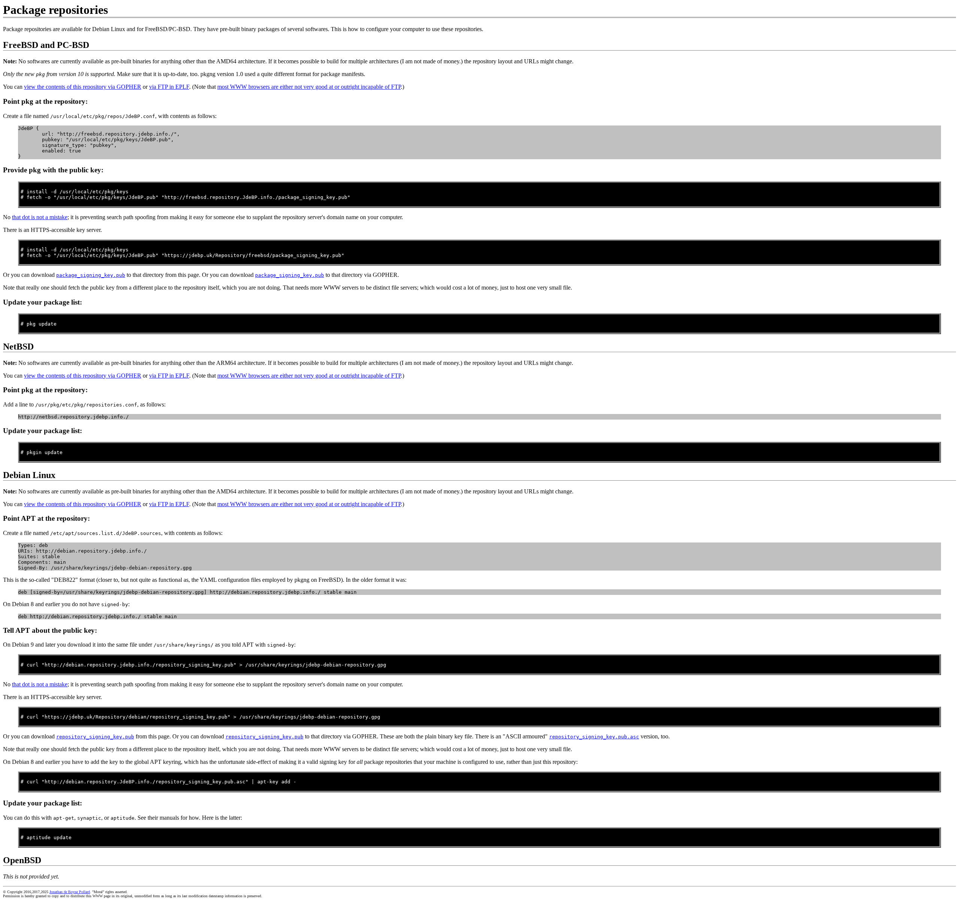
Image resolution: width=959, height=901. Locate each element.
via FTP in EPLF (169, 87)
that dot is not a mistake (39, 217)
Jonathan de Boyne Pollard (69, 892)
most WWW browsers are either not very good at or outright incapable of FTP (309, 87)
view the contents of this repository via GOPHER (82, 87)
